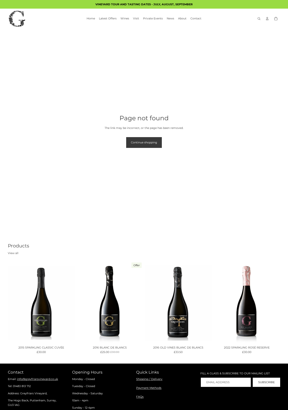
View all (13, 253)
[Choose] (68, 338)
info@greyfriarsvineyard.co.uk (37, 379)
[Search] (259, 18)
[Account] (267, 18)
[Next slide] (69, 302)
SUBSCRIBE (266, 382)
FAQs (140, 396)
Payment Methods (148, 388)
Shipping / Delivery (149, 379)
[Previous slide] (14, 302)
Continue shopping (144, 142)
